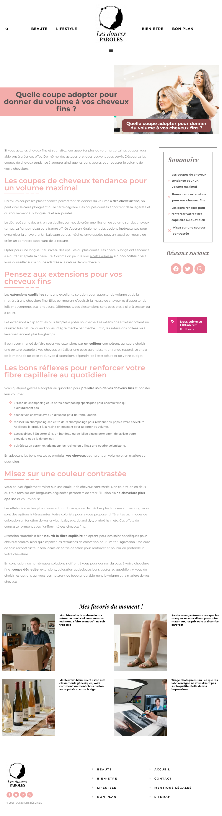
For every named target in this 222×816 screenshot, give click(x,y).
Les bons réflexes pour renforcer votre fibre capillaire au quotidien (188, 214)
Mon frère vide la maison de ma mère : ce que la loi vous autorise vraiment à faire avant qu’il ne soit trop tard (82, 620)
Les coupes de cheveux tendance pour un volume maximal (189, 180)
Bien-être (152, 29)
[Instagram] (30, 795)
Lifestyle (66, 29)
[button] (7, 29)
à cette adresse (101, 256)
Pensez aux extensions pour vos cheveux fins (189, 197)
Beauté (39, 29)
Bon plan (183, 29)
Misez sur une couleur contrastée (189, 230)
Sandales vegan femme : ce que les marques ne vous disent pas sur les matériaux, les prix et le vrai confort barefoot (195, 620)
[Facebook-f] (9, 795)
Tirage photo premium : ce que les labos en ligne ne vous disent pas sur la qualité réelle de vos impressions (194, 684)
